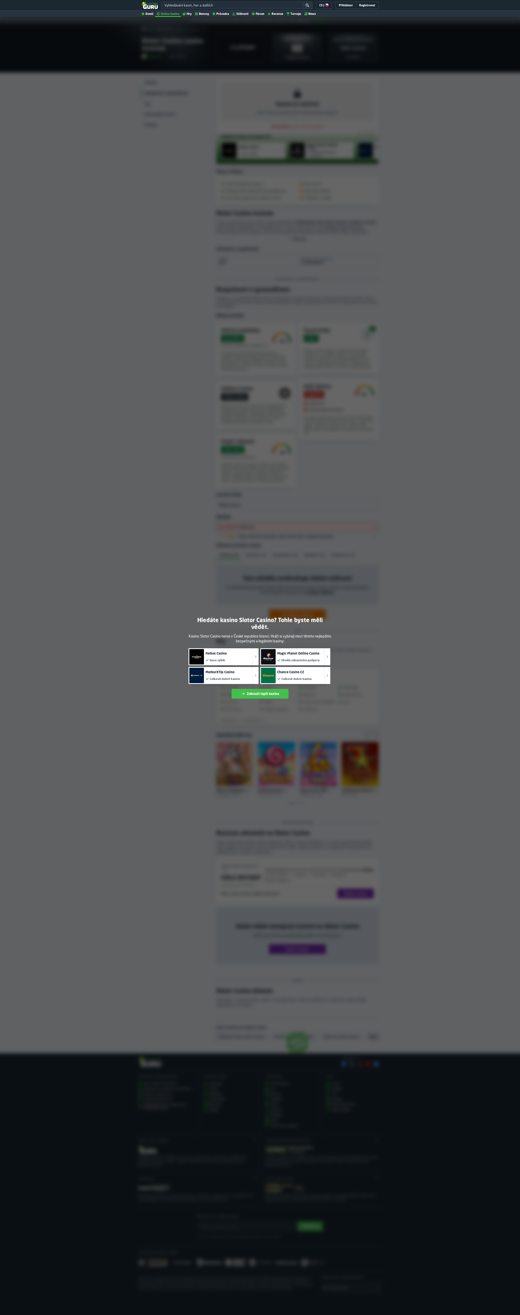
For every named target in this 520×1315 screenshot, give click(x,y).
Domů (149, 14)
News (312, 14)
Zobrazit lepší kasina (263, 694)
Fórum (260, 14)
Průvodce (222, 14)
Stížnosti (242, 14)
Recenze (277, 14)
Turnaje (295, 14)
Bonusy (204, 14)
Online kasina (170, 14)
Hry (189, 14)
